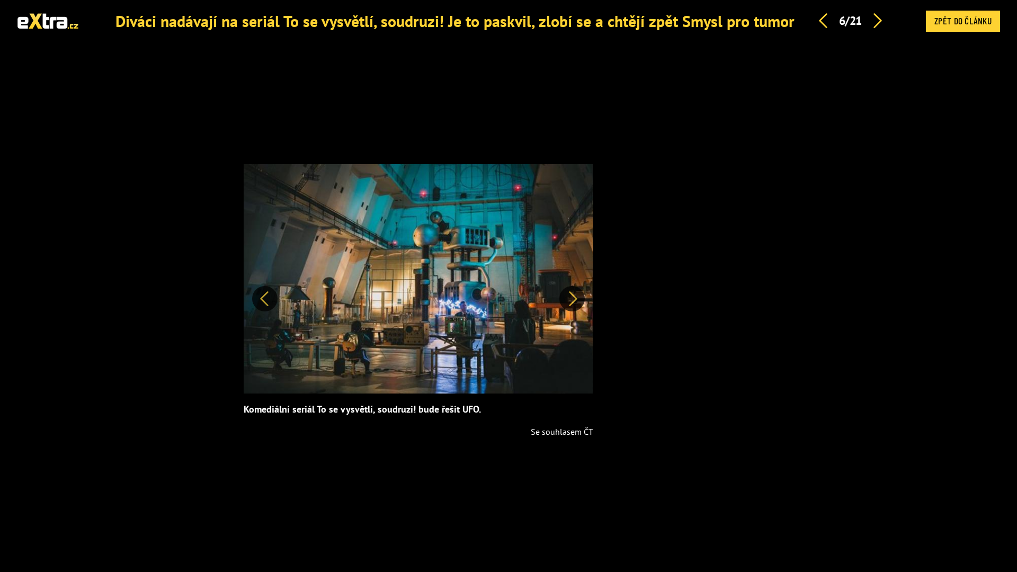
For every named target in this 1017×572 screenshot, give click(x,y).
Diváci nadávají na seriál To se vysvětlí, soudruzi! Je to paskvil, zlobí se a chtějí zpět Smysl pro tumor (455, 21)
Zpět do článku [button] (963, 20)
